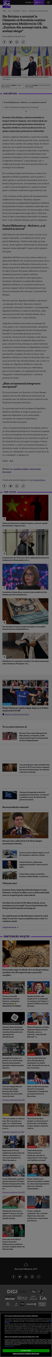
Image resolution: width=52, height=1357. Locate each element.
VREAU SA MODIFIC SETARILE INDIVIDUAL (26, 1353)
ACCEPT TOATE (26, 1350)
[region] (26, 1335)
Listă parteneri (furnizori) (9, 1346)
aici (38, 1329)
